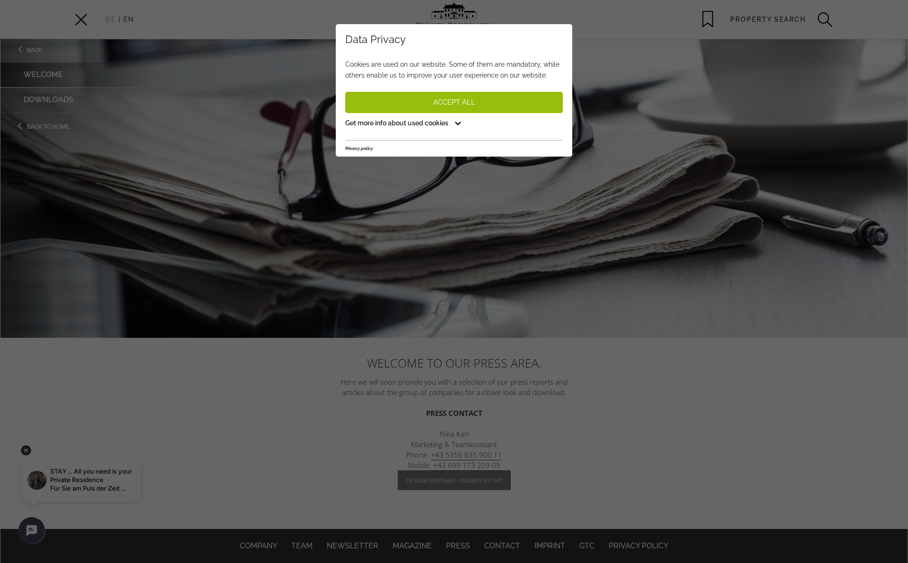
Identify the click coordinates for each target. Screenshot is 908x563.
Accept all (454, 102)
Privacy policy (359, 148)
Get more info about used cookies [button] (397, 123)
